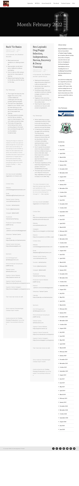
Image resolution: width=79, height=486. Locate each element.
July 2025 (62, 180)
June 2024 (62, 200)
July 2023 (62, 215)
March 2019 (63, 394)
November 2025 (64, 173)
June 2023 (62, 219)
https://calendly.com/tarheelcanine (15, 240)
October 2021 (63, 281)
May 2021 (62, 297)
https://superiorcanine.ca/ (13, 277)
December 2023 (64, 204)
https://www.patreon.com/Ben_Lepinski (44, 237)
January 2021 (63, 313)
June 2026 (62, 149)
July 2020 (62, 332)
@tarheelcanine (14, 209)
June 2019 (62, 383)
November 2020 (64, 320)
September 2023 (64, 211)
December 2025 (64, 169)
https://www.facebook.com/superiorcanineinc (19, 283)
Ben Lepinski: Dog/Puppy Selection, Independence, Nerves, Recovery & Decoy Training (42, 56)
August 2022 (63, 250)
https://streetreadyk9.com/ (13, 246)
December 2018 (64, 406)
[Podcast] (71, 448)
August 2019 (63, 375)
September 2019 (64, 371)
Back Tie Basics (13, 46)
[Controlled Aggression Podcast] (6, 3)
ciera (18, 50)
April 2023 (62, 223)
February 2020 (63, 351)
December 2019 (64, 359)
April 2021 (62, 301)
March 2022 (63, 262)
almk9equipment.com (12, 259)
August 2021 (63, 289)
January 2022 (63, 270)
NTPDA (37, 3)
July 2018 (62, 425)
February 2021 (63, 309)
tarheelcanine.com (11, 271)
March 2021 (63, 305)
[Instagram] (60, 448)
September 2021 (64, 285)
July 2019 (62, 379)
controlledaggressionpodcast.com (15, 189)
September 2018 (64, 418)
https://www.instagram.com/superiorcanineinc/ (19, 289)
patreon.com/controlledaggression (16, 230)
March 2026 (63, 157)
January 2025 (63, 184)
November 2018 (64, 410)
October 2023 (63, 208)
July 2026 (62, 145)
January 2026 (63, 165)
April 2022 (62, 258)
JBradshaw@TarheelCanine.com (15, 195)
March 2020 (63, 348)
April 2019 (62, 390)
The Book (56, 3)
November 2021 (64, 278)
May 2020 (62, 340)
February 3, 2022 (37, 70)
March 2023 (63, 227)
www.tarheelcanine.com (13, 201)
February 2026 (63, 161)
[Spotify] (64, 448)
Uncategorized (10, 51)
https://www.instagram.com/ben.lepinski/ (44, 231)
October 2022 (63, 243)
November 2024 (64, 188)
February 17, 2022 (10, 50)
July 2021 (62, 293)
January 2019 (63, 402)
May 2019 (62, 386)
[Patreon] (74, 448)
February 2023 (63, 231)
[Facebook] (53, 448)
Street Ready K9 (46, 3)
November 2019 (64, 363)
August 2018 (63, 421)
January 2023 (63, 235)
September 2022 (64, 246)
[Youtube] (67, 448)
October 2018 (63, 414)
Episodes (30, 3)
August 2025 (63, 176)
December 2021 (64, 274)
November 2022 (64, 239)
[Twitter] (57, 448)
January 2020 (63, 355)
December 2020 (64, 316)
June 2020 (62, 336)
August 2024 (63, 196)
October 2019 (63, 367)
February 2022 (63, 266)
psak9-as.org (9, 224)
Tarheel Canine (65, 3)
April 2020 (62, 344)
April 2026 (62, 153)
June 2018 (62, 429)
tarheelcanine (15, 205)
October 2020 (63, 324)
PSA (73, 3)
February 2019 (63, 398)
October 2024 (63, 192)
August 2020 (63, 328)
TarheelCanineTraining (12, 219)
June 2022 (62, 254)
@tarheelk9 (15, 213)
